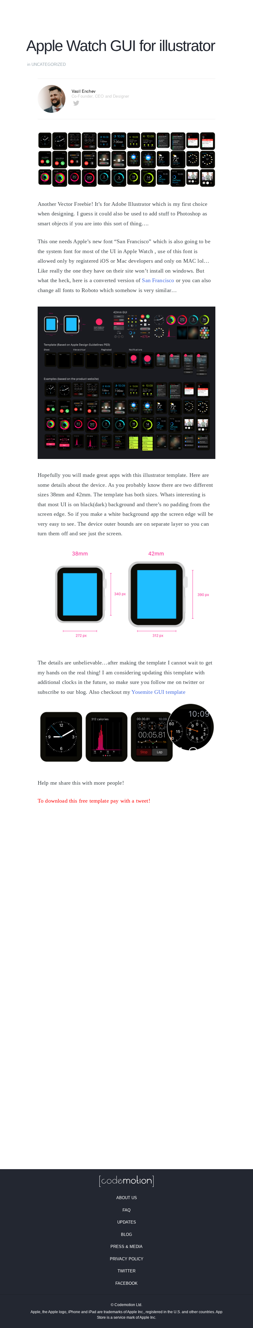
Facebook (126, 1283)
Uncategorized (48, 64)
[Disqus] (126, 929)
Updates (126, 1222)
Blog (126, 1234)
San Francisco (158, 280)
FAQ (126, 1210)
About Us (126, 1197)
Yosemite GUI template (158, 692)
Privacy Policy (126, 1259)
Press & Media (126, 1246)
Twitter (126, 1271)
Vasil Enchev (84, 91)
